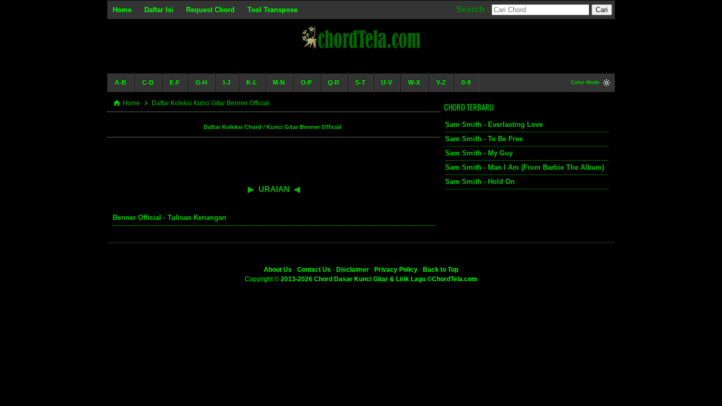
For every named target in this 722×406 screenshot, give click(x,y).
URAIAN (274, 188)
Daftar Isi (158, 10)
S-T (360, 82)
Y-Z (441, 82)
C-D (148, 82)
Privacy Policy (396, 269)
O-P (306, 82)
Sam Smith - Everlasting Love (494, 124)
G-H (201, 82)
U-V (386, 82)
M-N (279, 82)
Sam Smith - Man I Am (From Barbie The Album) (524, 167)
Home (122, 10)
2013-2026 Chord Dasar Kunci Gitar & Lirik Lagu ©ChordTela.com (379, 279)
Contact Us (314, 269)
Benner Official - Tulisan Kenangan (169, 218)
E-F (175, 82)
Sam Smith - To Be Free (484, 139)
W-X (414, 82)
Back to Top (440, 269)
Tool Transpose (272, 10)
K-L (251, 82)
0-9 (466, 82)
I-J (226, 82)
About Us (278, 269)
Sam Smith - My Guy (479, 153)
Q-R (333, 82)
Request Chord (210, 10)
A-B (120, 82)
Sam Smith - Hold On (480, 182)
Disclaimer (352, 269)
